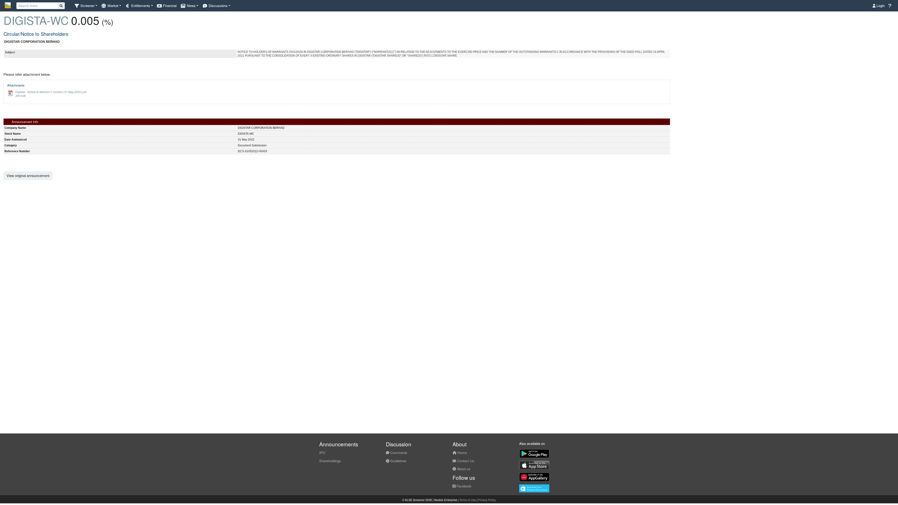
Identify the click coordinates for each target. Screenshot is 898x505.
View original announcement (28, 175)
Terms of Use (467, 500)
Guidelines (397, 460)
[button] (85, 5)
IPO (322, 452)
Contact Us (465, 460)
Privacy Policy (487, 500)
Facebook (463, 485)
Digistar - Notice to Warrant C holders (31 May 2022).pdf (51, 92)
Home (461, 452)
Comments (398, 452)
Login (880, 5)
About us (463, 468)
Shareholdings (330, 460)
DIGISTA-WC (36, 20)
